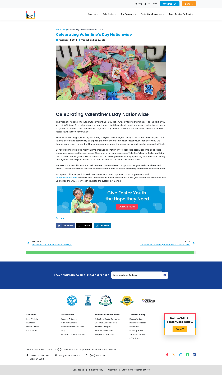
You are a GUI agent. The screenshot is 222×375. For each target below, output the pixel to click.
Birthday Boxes (136, 330)
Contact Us (31, 330)
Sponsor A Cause (69, 319)
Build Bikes (134, 326)
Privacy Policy (96, 370)
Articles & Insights (103, 326)
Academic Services (104, 330)
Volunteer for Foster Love (72, 326)
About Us (92, 14)
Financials (30, 323)
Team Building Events (93, 39)
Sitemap (112, 370)
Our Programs (127, 14)
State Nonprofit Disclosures (136, 370)
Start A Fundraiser (69, 323)
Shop (63, 330)
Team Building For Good (180, 14)
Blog (65, 29)
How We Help (32, 319)
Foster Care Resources (151, 14)
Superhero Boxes (137, 334)
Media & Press (32, 326)
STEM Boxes (135, 338)
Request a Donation (104, 334)
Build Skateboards (138, 323)
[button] (65, 225)
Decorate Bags (137, 319)
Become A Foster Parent (106, 323)
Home (58, 29)
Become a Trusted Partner (73, 334)
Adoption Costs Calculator (107, 319)
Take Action (108, 14)
